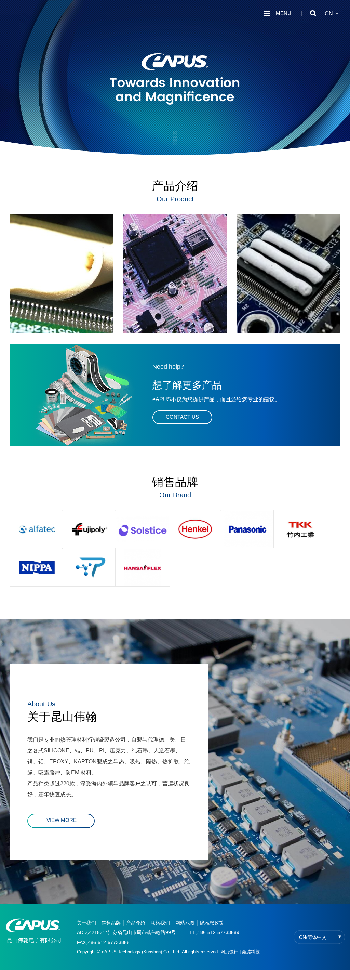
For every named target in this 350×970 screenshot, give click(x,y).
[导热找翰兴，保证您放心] (175, 80)
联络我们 (160, 923)
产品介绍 (135, 923)
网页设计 (229, 951)
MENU (282, 13)
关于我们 (86, 923)
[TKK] (300, 529)
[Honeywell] (142, 529)
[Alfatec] (37, 529)
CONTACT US (182, 417)
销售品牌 (111, 923)
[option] (175, 80)
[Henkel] (195, 529)
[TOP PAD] (89, 567)
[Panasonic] (247, 529)
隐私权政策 (212, 923)
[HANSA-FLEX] (142, 567)
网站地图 (184, 923)
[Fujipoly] (89, 529)
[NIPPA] (37, 567)
